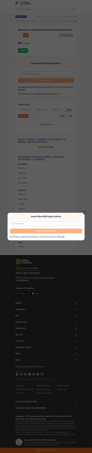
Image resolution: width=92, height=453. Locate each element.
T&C (29, 237)
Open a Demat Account (46, 231)
